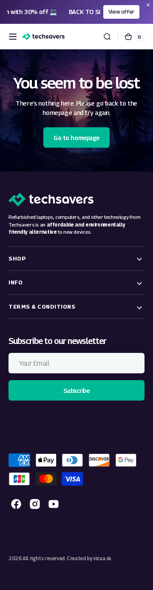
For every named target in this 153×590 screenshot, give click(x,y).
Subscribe (76, 390)
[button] (12, 36)
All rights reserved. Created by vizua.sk (67, 558)
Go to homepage (76, 137)
